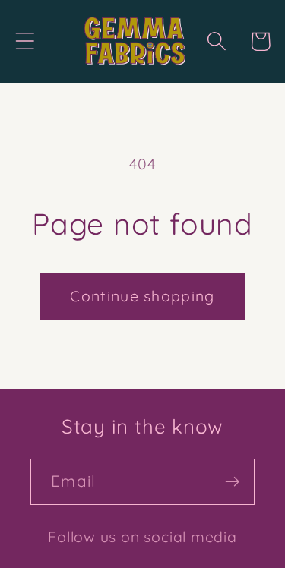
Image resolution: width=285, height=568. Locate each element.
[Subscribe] (232, 482)
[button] (24, 41)
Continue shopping (142, 295)
